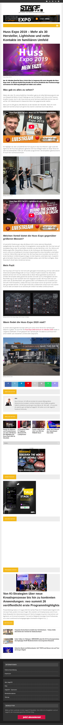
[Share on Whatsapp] (48, 383)
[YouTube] (46, 1)
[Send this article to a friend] (35, 383)
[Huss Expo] (31, 18)
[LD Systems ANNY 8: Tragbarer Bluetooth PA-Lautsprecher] (24, 427)
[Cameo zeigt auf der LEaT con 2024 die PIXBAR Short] (38, 427)
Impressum (8, 673)
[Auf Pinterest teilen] (28, 383)
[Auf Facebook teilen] (8, 383)
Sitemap (7, 697)
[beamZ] (31, 460)
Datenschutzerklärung (11, 670)
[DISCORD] (49, 1)
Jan (16, 398)
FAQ (6, 686)
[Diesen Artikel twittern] (14, 383)
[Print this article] (41, 383)
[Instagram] (52, 1)
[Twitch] (55, 1)
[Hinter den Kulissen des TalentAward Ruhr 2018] (53, 427)
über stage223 (8, 682)
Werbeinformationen (10, 693)
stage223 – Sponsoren (11, 689)
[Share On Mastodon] (55, 383)
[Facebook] (58, 1)
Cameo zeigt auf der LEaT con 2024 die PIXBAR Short (38, 431)
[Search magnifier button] (58, 443)
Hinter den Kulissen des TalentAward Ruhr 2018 (53, 431)
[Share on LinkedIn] (21, 383)
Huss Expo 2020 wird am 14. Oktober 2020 (39, 330)
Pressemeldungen (11, 570)
